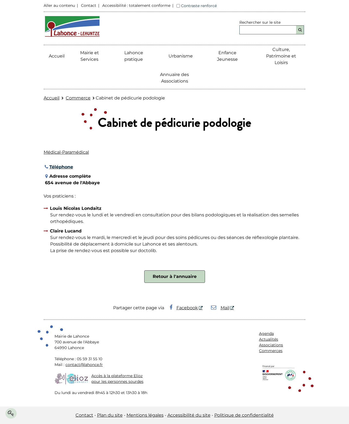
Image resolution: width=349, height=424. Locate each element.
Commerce (78, 98)
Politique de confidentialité (244, 415)
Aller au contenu (59, 5)
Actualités (268, 339)
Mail (225, 307)
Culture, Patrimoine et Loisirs (281, 56)
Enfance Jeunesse (227, 56)
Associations (271, 345)
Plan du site (110, 415)
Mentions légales (145, 415)
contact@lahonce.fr (84, 364)
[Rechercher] (300, 29)
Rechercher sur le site (260, 22)
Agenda (266, 333)
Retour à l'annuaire (175, 276)
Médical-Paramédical (66, 152)
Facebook (187, 307)
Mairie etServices (89, 56)
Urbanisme (181, 56)
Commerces (270, 350)
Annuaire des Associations (174, 78)
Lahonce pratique (133, 56)
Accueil (57, 56)
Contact (88, 5)
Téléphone (61, 166)
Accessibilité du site (188, 415)
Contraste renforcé (199, 5)
